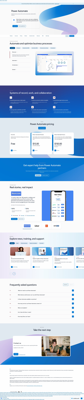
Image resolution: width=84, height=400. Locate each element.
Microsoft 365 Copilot (36, 394)
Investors (35, 395)
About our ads (42, 399)
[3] (10, 384)
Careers (16, 395)
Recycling (38, 399)
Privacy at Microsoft (31, 395)
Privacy (18, 399)
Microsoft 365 (17, 394)
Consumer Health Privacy (4, 399)
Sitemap (9, 399)
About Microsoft (20, 395)
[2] (10, 373)
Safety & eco (34, 399)
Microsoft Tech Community (73, 394)
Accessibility (46, 395)
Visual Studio (13, 395)
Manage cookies (21, 399)
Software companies (7, 395)
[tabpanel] (42, 66)
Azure (45, 394)
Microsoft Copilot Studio (31, 215)
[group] (42, 205)
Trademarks (30, 399)
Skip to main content (3, 0)
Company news (25, 395)
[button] (27, 226)
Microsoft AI (2, 394)
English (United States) (3, 397)
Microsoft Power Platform (23, 394)
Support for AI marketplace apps (63, 394)
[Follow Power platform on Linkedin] (19, 392)
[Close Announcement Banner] (73, 3)
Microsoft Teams (30, 394)
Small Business (42, 394)
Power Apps (22, 215)
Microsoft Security (7, 394)
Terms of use (26, 399)
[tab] (12, 48)
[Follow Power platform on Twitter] (21, 392)
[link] (11, 36)
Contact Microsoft (14, 399)
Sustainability (50, 395)
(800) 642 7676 (22, 354)
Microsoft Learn (55, 394)
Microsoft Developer (50, 394)
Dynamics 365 (12, 394)
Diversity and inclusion (40, 395)
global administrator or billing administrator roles (34, 385)
